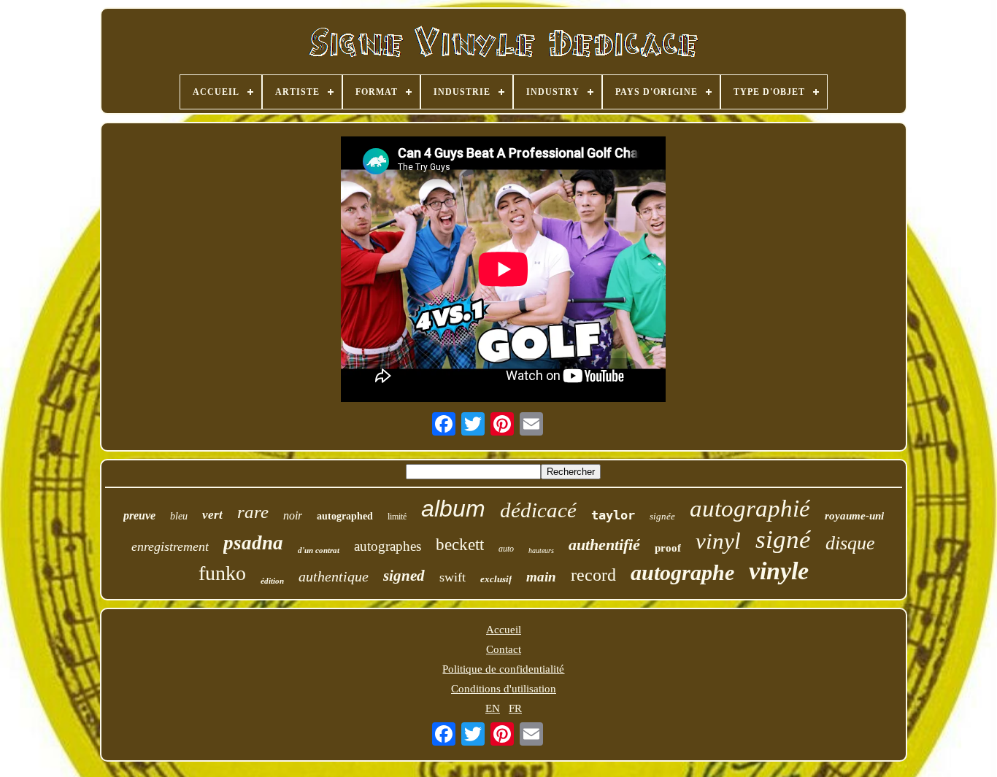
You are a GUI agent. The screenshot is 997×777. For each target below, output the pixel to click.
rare (253, 512)
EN (492, 708)
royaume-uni (854, 516)
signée (662, 516)
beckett (460, 545)
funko (222, 573)
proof (668, 548)
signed (404, 575)
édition (272, 580)
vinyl (718, 541)
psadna (253, 543)
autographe (682, 572)
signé (783, 539)
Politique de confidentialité (503, 669)
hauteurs (541, 550)
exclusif (496, 578)
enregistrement (170, 546)
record (593, 574)
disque (850, 543)
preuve (139, 515)
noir (292, 515)
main (541, 576)
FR (515, 708)
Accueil (503, 629)
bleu (179, 516)
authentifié (604, 545)
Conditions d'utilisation (503, 689)
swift (452, 577)
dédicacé (538, 510)
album (453, 508)
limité (397, 516)
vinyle (779, 570)
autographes (387, 546)
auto (506, 549)
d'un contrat (318, 550)
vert (212, 515)
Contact (503, 649)
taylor (613, 515)
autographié (750, 508)
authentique (334, 576)
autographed (345, 516)
